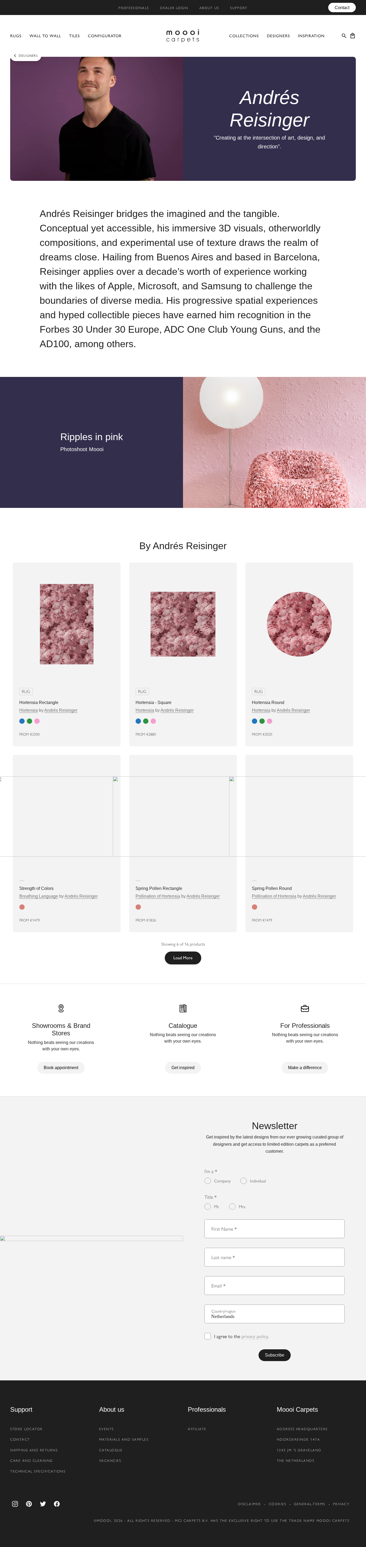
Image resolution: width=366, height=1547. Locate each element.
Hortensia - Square (153, 702)
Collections (244, 35)
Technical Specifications (37, 1471)
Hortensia (28, 710)
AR (72, 734)
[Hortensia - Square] (183, 624)
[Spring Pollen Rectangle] (183, 816)
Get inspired (183, 1067)
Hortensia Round (268, 702)
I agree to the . (241, 1336)
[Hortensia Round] (299, 624)
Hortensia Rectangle (38, 702)
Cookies (277, 1504)
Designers (278, 35)
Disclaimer (249, 1504)
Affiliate (197, 1429)
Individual (258, 1181)
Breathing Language (38, 896)
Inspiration (311, 35)
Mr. (216, 1206)
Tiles (74, 35)
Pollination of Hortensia (158, 896)
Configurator (105, 35)
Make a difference (305, 1067)
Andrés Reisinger (60, 710)
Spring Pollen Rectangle (159, 888)
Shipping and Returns (34, 1450)
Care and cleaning (31, 1460)
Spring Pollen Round (272, 888)
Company (222, 1181)
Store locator (26, 1429)
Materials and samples (124, 1439)
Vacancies (110, 1460)
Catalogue (111, 1450)
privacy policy (254, 1336)
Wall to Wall (45, 35)
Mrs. (242, 1206)
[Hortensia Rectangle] (66, 624)
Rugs (15, 35)
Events (106, 1429)
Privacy (341, 1504)
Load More (183, 957)
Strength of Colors (36, 888)
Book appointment (61, 1067)
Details (101, 734)
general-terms (309, 1504)
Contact (342, 7)
